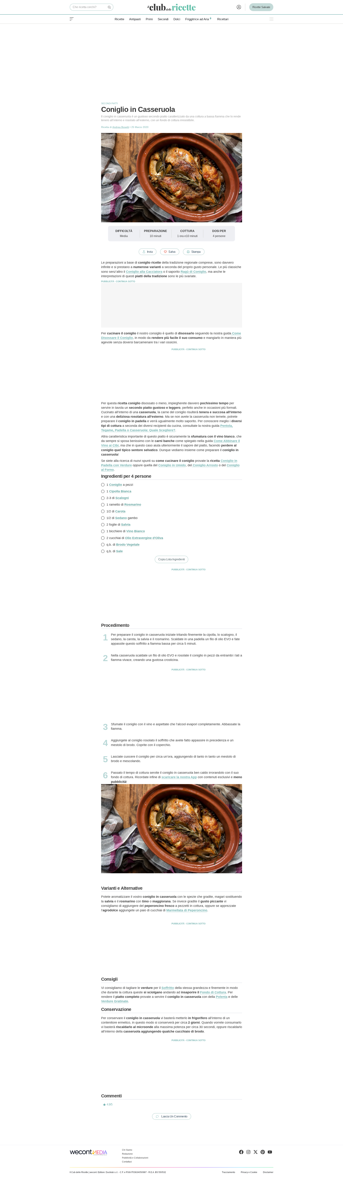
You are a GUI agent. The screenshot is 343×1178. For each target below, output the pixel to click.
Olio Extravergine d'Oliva (144, 538)
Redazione (127, 1154)
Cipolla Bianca (120, 491)
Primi (149, 19)
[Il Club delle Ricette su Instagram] (248, 1153)
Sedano (121, 518)
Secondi (163, 19)
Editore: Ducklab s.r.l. (108, 1172)
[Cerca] (109, 7)
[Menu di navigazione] (72, 19)
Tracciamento (228, 1172)
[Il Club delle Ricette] (171, 7)
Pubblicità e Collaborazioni (135, 1158)
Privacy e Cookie (249, 1172)
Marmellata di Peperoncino (186, 910)
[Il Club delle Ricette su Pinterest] (262, 1153)
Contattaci (127, 1161)
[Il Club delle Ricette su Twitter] (255, 1153)
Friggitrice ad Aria (197, 19)
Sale (119, 551)
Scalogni (122, 498)
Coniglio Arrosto (205, 465)
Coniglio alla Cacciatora (144, 271)
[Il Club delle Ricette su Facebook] (241, 1153)
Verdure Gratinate (114, 1001)
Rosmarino (132, 504)
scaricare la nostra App (179, 777)
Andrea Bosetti (120, 127)
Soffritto (167, 988)
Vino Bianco (135, 531)
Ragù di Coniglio (193, 271)
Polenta (221, 997)
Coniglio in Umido (172, 465)
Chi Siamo (127, 1150)
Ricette (119, 19)
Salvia (125, 524)
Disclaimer (268, 1172)
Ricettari (222, 19)
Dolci (176, 19)
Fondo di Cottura (213, 992)
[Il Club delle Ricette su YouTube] (270, 1153)
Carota (120, 511)
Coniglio (115, 484)
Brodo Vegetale (128, 544)
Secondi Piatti (109, 103)
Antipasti (135, 19)
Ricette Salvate (261, 7)
